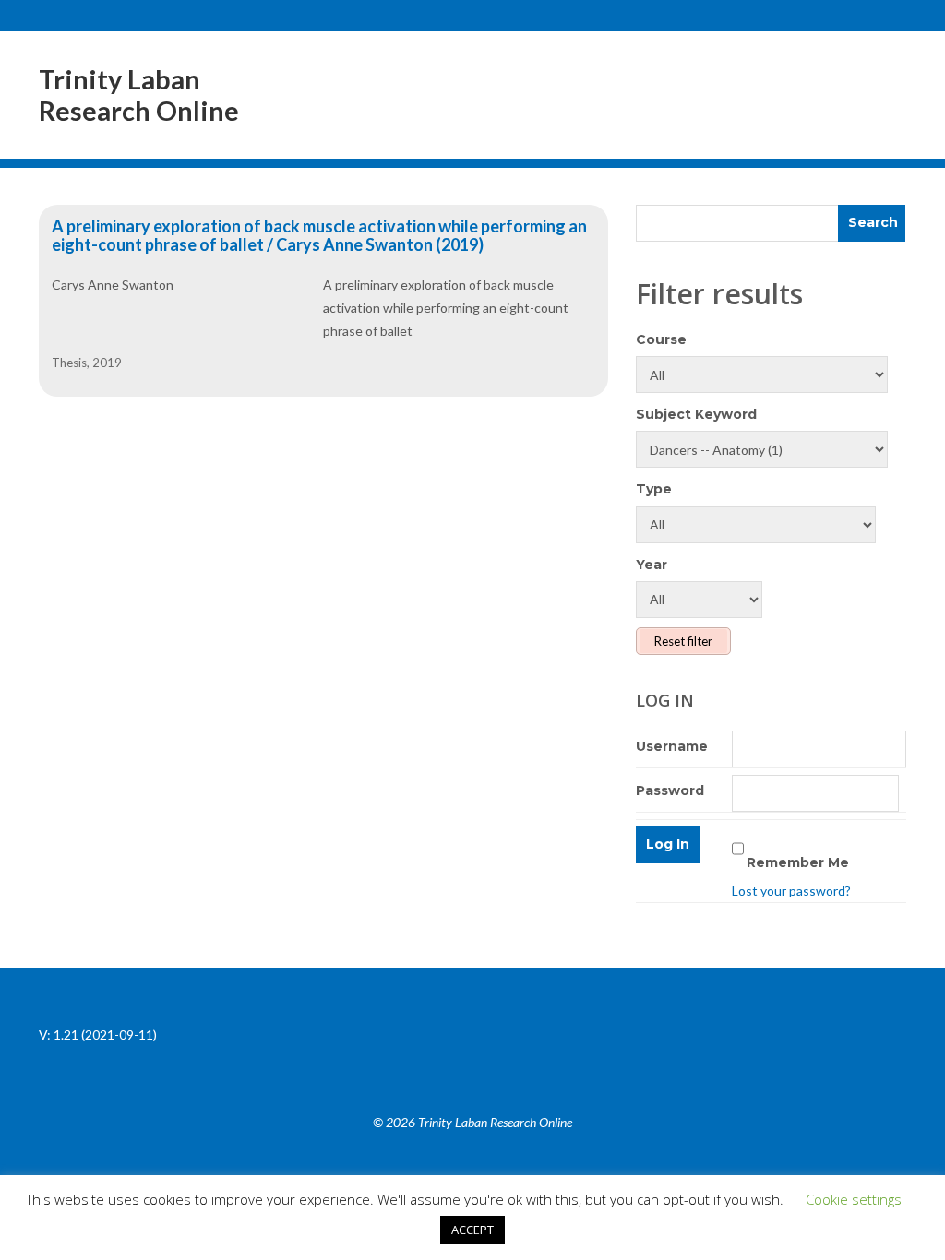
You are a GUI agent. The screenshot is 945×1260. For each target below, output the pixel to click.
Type (654, 489)
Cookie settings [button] (854, 1199)
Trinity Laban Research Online (139, 95)
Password (670, 790)
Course (661, 339)
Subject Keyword (696, 414)
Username (672, 746)
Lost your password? (791, 890)
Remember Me (798, 862)
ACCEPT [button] (472, 1229)
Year (651, 564)
